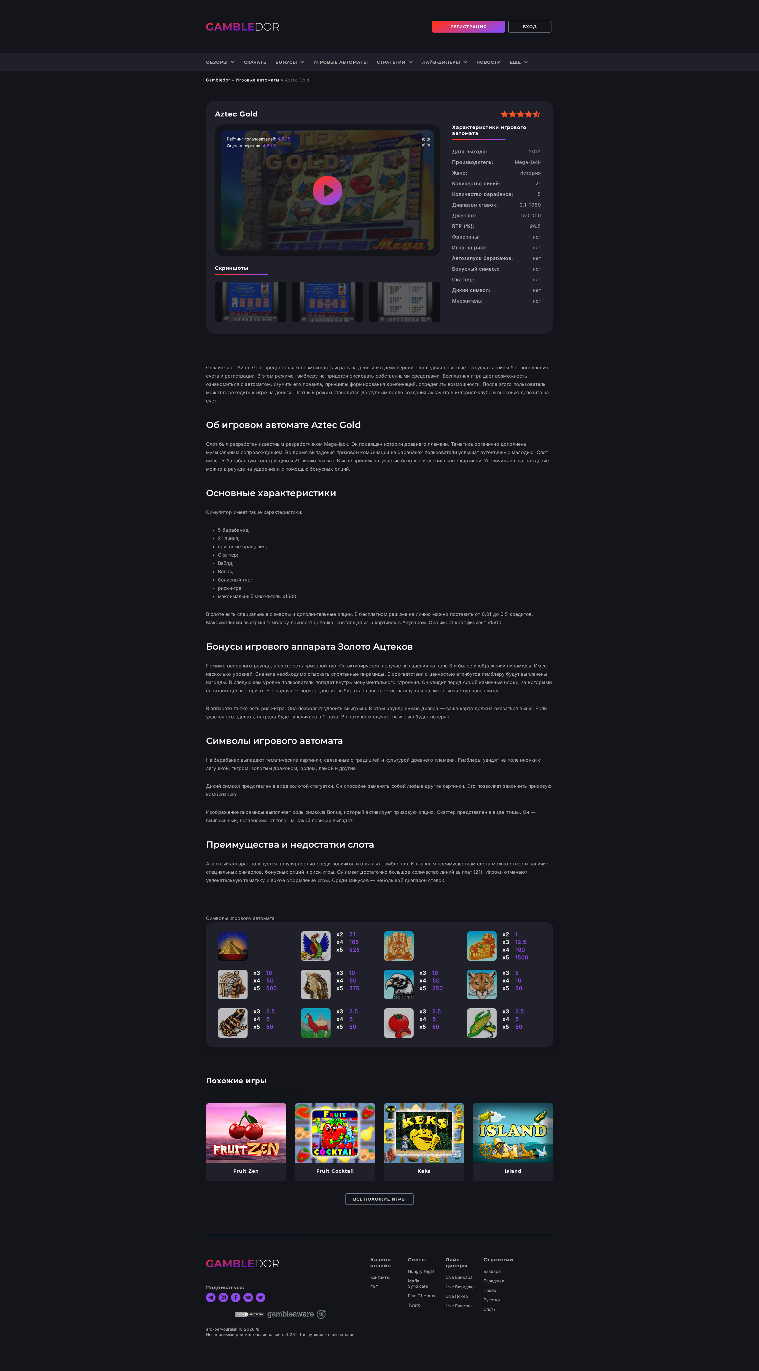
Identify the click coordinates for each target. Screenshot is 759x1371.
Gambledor (218, 79)
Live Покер (457, 1296)
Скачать (255, 62)
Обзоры (217, 62)
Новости (488, 62)
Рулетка (492, 1299)
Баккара (492, 1271)
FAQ (374, 1286)
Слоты (490, 1309)
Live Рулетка (459, 1305)
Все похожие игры (379, 1199)
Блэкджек (494, 1280)
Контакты (380, 1277)
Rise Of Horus (421, 1295)
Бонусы (286, 62)
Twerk (414, 1305)
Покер (490, 1290)
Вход (530, 26)
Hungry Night (421, 1271)
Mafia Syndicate (418, 1283)
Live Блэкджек (461, 1286)
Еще (515, 62)
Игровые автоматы (340, 62)
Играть (246, 1133)
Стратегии (391, 62)
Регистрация (468, 26)
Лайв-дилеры (441, 62)
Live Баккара (459, 1277)
